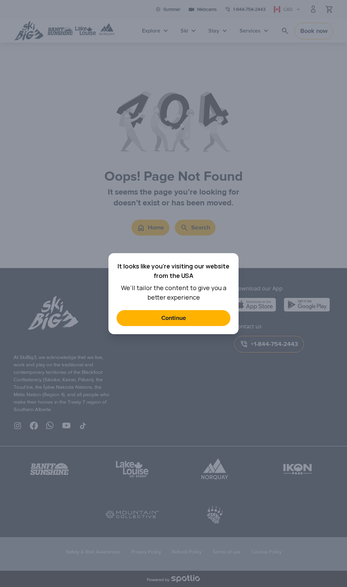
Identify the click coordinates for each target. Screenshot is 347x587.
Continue (173, 318)
